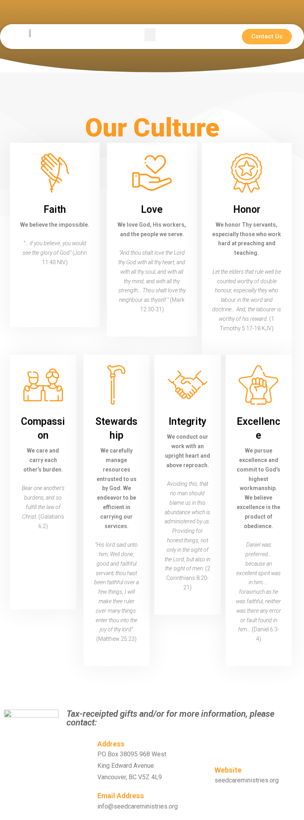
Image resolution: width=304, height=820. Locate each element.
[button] (150, 34)
